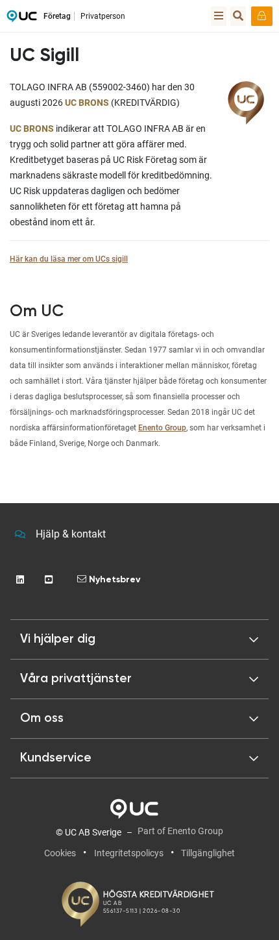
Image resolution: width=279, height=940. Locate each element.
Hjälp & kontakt (71, 534)
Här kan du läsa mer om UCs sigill (69, 259)
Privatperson (102, 16)
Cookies (60, 853)
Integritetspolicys (129, 853)
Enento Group (162, 427)
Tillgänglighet (208, 853)
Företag (57, 16)
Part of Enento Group (180, 831)
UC (21, 19)
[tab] (139, 679)
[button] (139, 639)
